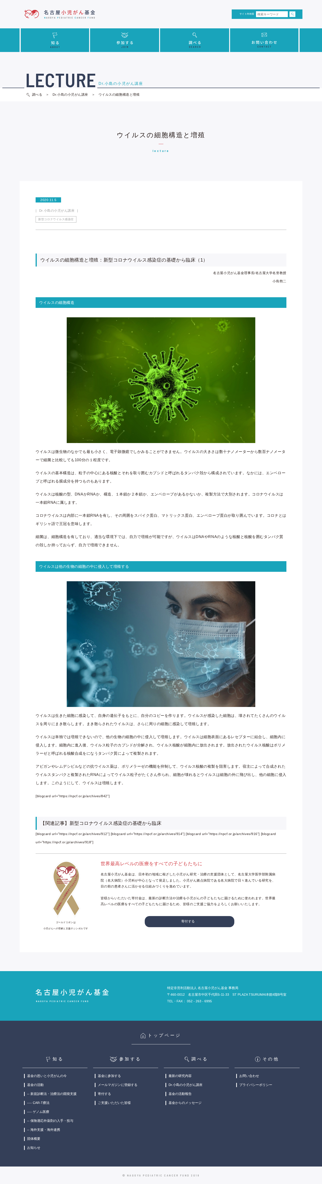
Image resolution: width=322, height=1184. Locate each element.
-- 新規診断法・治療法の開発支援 (52, 1094)
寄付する (188, 921)
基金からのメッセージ (185, 1103)
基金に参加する (109, 1076)
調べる (37, 94)
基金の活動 (35, 1085)
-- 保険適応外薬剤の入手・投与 (50, 1121)
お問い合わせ (249, 1076)
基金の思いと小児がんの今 (47, 1076)
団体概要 (33, 1139)
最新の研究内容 (180, 1076)
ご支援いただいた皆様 (114, 1103)
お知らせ (33, 1148)
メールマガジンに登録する (117, 1085)
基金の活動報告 (180, 1094)
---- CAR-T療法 (38, 1103)
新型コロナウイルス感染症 (56, 219)
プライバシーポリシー (255, 1085)
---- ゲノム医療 (38, 1112)
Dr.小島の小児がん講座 (70, 94)
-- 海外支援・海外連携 (43, 1130)
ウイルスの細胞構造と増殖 (118, 94)
